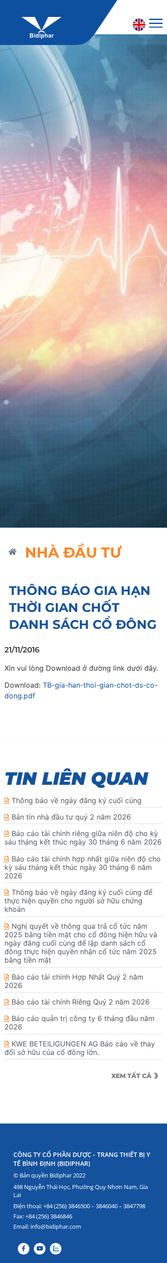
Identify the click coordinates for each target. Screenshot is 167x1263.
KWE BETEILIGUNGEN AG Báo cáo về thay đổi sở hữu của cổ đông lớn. (79, 1048)
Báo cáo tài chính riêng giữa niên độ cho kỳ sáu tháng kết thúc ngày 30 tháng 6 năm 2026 (83, 837)
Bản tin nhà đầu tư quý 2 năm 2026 (71, 816)
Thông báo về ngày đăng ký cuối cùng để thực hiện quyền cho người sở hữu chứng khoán (78, 901)
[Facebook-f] (23, 1249)
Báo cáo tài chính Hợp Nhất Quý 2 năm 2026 (73, 981)
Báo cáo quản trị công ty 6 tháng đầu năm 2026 (79, 1022)
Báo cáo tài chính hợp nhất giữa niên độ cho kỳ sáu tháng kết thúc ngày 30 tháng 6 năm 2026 (82, 867)
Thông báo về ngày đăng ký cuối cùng (77, 800)
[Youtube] (39, 1249)
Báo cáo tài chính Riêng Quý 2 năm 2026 (81, 1001)
